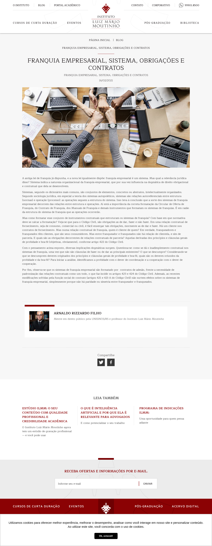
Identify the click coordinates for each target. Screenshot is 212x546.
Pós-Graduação (157, 23)
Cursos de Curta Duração (35, 23)
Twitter (101, 362)
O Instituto (21, 5)
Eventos (74, 23)
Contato (137, 5)
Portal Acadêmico (67, 5)
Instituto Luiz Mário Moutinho (106, 16)
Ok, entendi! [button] (106, 536)
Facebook (111, 362)
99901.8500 (192, 5)
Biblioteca (189, 23)
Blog (41, 5)
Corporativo (161, 5)
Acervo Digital (185, 506)
